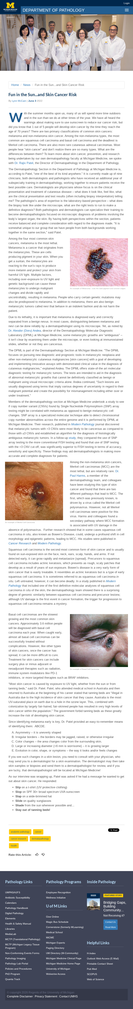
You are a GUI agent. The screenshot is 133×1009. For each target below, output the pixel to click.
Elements (10, 918)
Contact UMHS (68, 996)
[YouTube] (112, 3)
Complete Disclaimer (20, 996)
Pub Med (92, 969)
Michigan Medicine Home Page (63, 963)
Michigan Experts (55, 942)
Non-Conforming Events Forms (22, 953)
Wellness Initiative (56, 897)
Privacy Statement (46, 996)
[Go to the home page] (10, 7)
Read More (110, 927)
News (26, 85)
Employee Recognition (58, 892)
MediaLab (10, 934)
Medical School (54, 932)
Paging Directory (55, 948)
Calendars (10, 902)
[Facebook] (94, 3)
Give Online (52, 916)
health (14, 846)
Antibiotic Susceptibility (17, 897)
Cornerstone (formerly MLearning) (65, 927)
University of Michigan (58, 968)
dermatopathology (40, 839)
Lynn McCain (19, 100)
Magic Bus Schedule (57, 922)
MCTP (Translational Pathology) (22, 939)
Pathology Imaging (15, 958)
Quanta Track (12, 979)
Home (15, 85)
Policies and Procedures (18, 968)
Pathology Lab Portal (16, 963)
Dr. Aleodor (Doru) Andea (24, 330)
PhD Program (12, 974)
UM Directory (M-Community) (62, 953)
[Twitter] (100, 3)
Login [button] (127, 3)
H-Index (91, 953)
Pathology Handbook (16, 908)
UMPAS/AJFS (12, 892)
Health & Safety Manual (18, 923)
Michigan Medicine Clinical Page (63, 958)
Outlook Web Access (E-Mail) (103, 958)
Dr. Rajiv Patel (24, 163)
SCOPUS (92, 974)
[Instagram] (106, 3)
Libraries (10, 928)
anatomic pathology (20, 832)
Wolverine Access (55, 974)
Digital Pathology (14, 913)
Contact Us (110, 922)
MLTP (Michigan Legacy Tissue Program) (22, 946)
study (72, 438)
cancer (38, 832)
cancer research (18, 839)
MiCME (50, 937)
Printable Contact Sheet (100, 963)
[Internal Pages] (118, 3)
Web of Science (95, 979)
